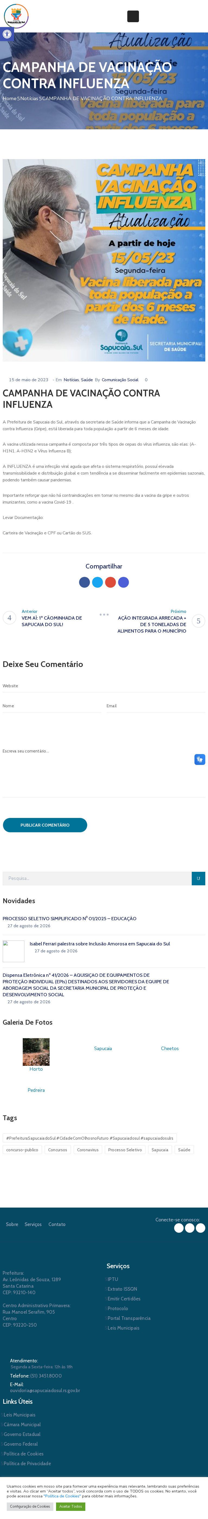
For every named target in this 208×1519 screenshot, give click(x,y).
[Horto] (36, 1051)
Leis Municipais (123, 1328)
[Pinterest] (110, 582)
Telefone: (36, 1376)
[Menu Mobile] (133, 16)
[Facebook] (84, 582)
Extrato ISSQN (122, 1289)
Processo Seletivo (125, 1150)
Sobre (12, 1224)
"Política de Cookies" (62, 1496)
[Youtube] (200, 1228)
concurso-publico (22, 1150)
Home (10, 98)
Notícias (29, 98)
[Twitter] (97, 582)
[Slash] (104, 615)
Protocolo (118, 1308)
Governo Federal (21, 1444)
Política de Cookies (24, 1453)
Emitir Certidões (124, 1298)
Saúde (87, 380)
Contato (57, 1224)
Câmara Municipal (22, 1424)
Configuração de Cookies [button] (30, 1506)
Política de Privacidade (27, 1463)
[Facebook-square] (179, 1228)
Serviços (33, 1224)
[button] (7, 34)
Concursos (57, 1150)
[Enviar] (198, 878)
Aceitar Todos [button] (70, 1506)
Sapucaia (160, 1150)
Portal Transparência (129, 1318)
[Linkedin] (123, 582)
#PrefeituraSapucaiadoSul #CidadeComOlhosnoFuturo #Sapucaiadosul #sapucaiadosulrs (89, 1138)
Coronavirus (88, 1150)
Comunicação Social (120, 380)
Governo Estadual (22, 1434)
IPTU (113, 1279)
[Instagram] (189, 1228)
